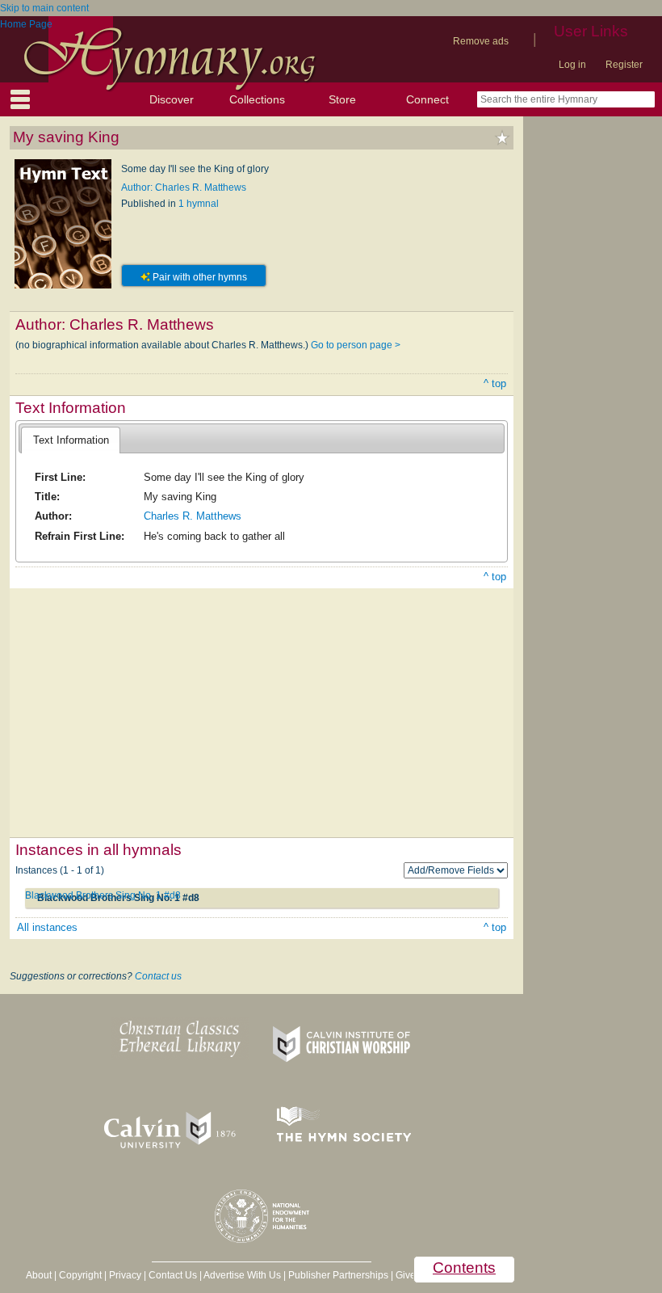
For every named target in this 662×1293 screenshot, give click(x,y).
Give (406, 1275)
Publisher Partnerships (338, 1275)
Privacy (125, 1275)
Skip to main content (44, 8)
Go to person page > (355, 345)
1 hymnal (198, 203)
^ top (495, 383)
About (39, 1275)
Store (342, 99)
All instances (47, 927)
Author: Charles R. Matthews (183, 187)
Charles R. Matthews (192, 516)
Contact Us (173, 1275)
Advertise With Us (242, 1275)
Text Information (71, 440)
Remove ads (481, 41)
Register (624, 64)
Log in (572, 64)
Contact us (158, 976)
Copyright (80, 1275)
